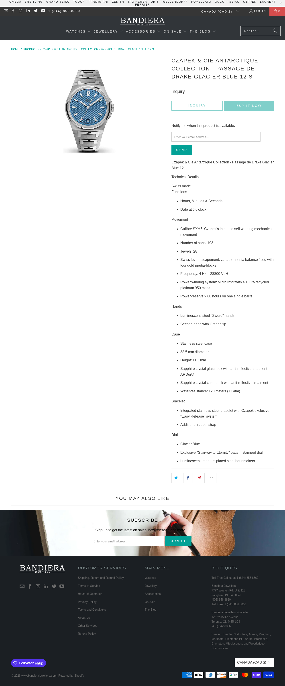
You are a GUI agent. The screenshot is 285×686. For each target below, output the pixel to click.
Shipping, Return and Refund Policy (101, 577)
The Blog (150, 609)
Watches (150, 577)
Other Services (87, 625)
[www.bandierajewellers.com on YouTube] (43, 11)
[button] (78, 32)
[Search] (275, 31)
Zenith (118, 1)
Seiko (234, 1)
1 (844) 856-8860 (64, 11)
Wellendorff (175, 1)
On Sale (150, 602)
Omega (15, 1)
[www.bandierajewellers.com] (142, 22)
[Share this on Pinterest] (200, 478)
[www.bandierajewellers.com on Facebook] (13, 11)
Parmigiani (98, 1)
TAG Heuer (137, 1)
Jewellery (151, 585)
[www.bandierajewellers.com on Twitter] (35, 11)
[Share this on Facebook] (188, 478)
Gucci (220, 1)
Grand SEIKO (58, 1)
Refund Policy (87, 633)
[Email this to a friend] (211, 478)
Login (260, 11)
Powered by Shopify (71, 675)
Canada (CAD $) (217, 11)
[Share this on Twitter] (176, 478)
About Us (84, 617)
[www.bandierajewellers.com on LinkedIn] (28, 11)
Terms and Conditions (92, 609)
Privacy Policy (87, 602)
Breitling (34, 1)
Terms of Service (89, 585)
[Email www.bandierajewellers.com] (5, 11)
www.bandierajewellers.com (39, 675)
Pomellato (201, 1)
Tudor (79, 1)
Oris (155, 1)
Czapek (249, 1)
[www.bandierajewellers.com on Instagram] (20, 11)
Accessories (153, 593)
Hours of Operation (90, 593)
